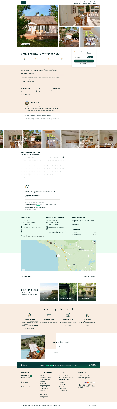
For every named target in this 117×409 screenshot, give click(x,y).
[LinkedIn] (29, 386)
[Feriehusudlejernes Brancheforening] (92, 365)
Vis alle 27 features (25, 94)
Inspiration (76, 3)
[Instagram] (21, 386)
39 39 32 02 (25, 376)
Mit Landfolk (43, 383)
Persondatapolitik (63, 390)
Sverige (31, 322)
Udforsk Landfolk (46, 372)
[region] (58, 255)
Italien (36, 321)
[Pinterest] (25, 386)
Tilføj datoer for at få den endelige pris (84, 64)
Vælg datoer (26, 236)
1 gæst (90, 57)
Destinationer (43, 391)
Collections (42, 390)
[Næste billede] (96, 279)
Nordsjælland (36, 50)
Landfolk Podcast (44, 388)
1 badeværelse (26, 224)
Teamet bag (62, 382)
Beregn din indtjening (45, 379)
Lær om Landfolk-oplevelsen (30, 209)
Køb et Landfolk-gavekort (65, 379)
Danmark (27, 50)
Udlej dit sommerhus (45, 375)
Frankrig (24, 322)
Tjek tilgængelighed (84, 61)
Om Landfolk (63, 372)
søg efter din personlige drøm (30, 294)
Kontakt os (25, 382)
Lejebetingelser (62, 388)
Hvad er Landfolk (84, 372)
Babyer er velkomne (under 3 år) (56, 227)
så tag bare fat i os (29, 328)
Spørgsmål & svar (27, 380)
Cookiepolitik (62, 391)
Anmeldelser (43, 397)
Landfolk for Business (45, 385)
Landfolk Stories (44, 386)
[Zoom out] (94, 243)
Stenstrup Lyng (42, 50)
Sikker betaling (43, 394)
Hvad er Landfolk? (63, 375)
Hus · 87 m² (26, 220)
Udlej (80, 3)
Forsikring (61, 386)
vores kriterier (56, 204)
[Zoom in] (94, 242)
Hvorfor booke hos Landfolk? (66, 377)
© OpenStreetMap (93, 270)
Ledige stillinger (62, 384)
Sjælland (31, 50)
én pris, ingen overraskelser (41, 207)
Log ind (94, 3)
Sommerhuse (23, 50)
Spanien (25, 324)
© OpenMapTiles (88, 270)
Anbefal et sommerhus (45, 377)
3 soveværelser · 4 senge (29, 222)
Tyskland (35, 322)
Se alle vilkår (75, 224)
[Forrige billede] (21, 279)
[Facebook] (23, 386)
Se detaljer (89, 53)
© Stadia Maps (83, 270)
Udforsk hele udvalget (89, 276)
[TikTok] (27, 386)
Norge (27, 322)
